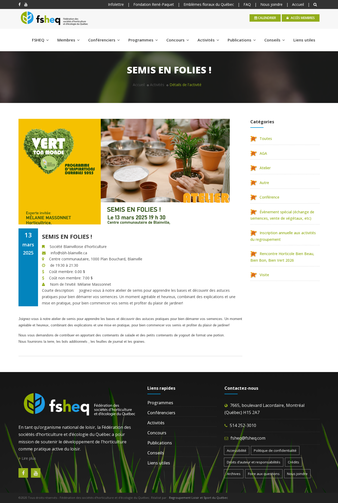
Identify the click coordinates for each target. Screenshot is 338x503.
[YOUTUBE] (25, 4)
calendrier (266, 18)
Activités (207, 40)
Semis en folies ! (67, 236)
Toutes (266, 138)
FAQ (247, 4)
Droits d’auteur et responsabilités (253, 462)
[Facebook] (19, 4)
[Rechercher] (315, 4)
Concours (176, 40)
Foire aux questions (264, 473)
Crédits (293, 462)
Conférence (269, 197)
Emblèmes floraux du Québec (209, 4)
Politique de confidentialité (275, 450)
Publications (240, 40)
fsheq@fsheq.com (248, 438)
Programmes (141, 40)
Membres (66, 40)
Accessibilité (236, 450)
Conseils (272, 40)
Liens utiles (304, 40)
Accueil (298, 4)
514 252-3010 (243, 425)
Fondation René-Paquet (153, 4)
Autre (264, 182)
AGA (263, 153)
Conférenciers (102, 40)
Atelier (265, 167)
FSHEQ (38, 40)
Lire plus (28, 458)
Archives (234, 473)
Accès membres (302, 18)
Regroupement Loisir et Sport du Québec (198, 498)
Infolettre (116, 4)
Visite (264, 274)
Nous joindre (271, 4)
